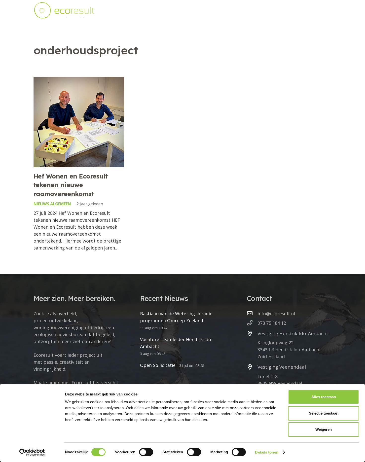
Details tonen (266, 452)
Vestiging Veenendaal (281, 367)
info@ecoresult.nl (276, 314)
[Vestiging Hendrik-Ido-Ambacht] (252, 333)
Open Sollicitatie (158, 365)
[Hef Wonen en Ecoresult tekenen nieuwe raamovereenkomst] (79, 122)
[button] (212, 10)
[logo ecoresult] (64, 10)
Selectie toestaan (323, 413)
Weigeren (323, 429)
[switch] (146, 452)
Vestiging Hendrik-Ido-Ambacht (292, 333)
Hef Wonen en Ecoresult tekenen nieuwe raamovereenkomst (71, 185)
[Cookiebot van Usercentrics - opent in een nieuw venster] (32, 452)
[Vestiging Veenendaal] (252, 367)
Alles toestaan (323, 397)
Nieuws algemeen (52, 204)
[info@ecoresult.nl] (252, 313)
